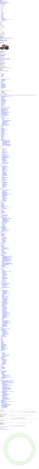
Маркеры (2, 343)
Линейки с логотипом (4, 274)
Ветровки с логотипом (4, 253)
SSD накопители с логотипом (5, 406)
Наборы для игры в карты (5, 184)
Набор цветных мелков (2, 63)
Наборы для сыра (4, 314)
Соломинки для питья (4, 318)
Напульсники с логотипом (5, 332)
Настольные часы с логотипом (5, 287)
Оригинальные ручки (3, 347)
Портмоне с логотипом (3, 239)
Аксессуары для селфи (4, 384)
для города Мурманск (3, 132)
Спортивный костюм (3, 265)
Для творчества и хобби (3, 180)
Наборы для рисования (3, 344)
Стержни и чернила (3, 349)
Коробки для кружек (4, 306)
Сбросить (4, 33)
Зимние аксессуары (3, 250)
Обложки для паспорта (3, 227)
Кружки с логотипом (4, 308)
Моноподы (3, 386)
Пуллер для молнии (3, 131)
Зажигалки (3, 224)
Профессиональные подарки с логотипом (5, 140)
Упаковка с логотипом (3, 86)
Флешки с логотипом (4, 407)
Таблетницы (2, 231)
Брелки (2, 216)
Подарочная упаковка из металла (5, 375)
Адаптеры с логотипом (4, 190)
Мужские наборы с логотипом (5, 220)
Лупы (3, 280)
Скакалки (3, 334)
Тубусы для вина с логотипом (5, 299)
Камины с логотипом (4, 154)
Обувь (1, 254)
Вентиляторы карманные (5, 170)
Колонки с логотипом (4, 392)
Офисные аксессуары (3, 87)
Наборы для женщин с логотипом (5, 221)
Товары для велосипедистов (4, 336)
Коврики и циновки (4, 172)
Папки (2, 282)
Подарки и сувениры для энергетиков (6, 145)
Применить (1, 33)
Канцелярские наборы (4, 273)
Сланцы (3, 169)
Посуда (2, 82)
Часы (1, 286)
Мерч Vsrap (2, 245)
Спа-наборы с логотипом (5, 179)
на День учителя (3, 130)
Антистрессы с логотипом (5, 177)
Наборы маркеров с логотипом (4, 345)
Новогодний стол (3, 111)
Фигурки (3, 162)
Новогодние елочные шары (4, 108)
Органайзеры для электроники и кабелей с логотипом (6, 401)
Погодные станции (4, 281)
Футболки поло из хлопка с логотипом (6, 260)
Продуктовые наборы (3, 367)
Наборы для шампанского (5, 298)
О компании (2, 14)
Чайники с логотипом (4, 304)
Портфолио (2, 12)
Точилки (3, 276)
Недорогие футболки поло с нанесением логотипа (7, 257)
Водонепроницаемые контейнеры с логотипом (7, 194)
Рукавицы (3, 317)
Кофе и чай (2, 366)
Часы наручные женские (3, 208)
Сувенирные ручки (2, 337)
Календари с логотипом (4, 278)
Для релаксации (3, 176)
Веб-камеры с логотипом (5, 396)
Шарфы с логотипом (4, 238)
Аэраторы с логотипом (4, 296)
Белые (1, 338)
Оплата (2, 74)
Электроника (2, 88)
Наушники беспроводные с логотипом (6, 393)
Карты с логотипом (4, 160)
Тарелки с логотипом (4, 324)
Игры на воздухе (4, 183)
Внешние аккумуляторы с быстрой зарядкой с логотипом (8, 382)
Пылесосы (3, 123)
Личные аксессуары (3, 84)
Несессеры (3, 191)
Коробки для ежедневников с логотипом (6, 271)
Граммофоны (3, 159)
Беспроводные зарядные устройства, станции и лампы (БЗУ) (7, 380)
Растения (3, 151)
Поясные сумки (2, 357)
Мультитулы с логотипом (5, 158)
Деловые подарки (3, 80)
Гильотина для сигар (4, 223)
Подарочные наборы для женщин (4, 206)
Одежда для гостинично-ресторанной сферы (7, 262)
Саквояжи (3, 354)
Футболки (2, 266)
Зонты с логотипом (2, 209)
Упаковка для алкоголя (3, 370)
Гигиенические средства (3, 217)
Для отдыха (2, 98)
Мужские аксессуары (2, 232)
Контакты (2, 11)
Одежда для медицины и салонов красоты (6, 263)
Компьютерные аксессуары (4, 395)
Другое (2, 153)
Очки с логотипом (3, 228)
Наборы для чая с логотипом (5, 303)
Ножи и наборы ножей (4, 322)
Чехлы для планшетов (4, 390)
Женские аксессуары (3, 79)
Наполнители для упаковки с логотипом (6, 377)
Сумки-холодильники (3, 363)
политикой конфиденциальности (28, 411)
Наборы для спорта (3, 329)
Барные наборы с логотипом (5, 290)
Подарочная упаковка (3, 373)
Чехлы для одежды (4, 200)
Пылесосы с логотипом (3, 402)
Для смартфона (2, 383)
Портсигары (3, 225)
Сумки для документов (3, 360)
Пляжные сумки (3, 356)
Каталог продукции (3, 13)
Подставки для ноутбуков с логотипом (6, 399)
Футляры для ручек (3, 372)
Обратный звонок (5, 2)
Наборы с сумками (4, 353)
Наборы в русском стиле (5, 215)
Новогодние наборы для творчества (5, 109)
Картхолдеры (3, 240)
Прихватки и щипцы (4, 316)
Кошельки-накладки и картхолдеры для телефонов (7, 385)
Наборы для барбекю (4, 173)
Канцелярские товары (3, 272)
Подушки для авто (3, 117)
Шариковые (2, 342)
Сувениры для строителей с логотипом (6, 144)
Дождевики (2, 210)
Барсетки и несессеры (3, 233)
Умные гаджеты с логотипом (4, 405)
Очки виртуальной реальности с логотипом (7, 387)
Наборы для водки (4, 292)
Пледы (2, 187)
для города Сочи (3, 133)
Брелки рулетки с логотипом (5, 157)
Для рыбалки (3, 171)
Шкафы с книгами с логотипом (5, 163)
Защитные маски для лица (5, 219)
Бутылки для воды (3, 305)
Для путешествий (3, 85)
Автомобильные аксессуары (4, 96)
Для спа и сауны (3, 178)
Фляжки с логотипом (4, 195)
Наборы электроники (3, 400)
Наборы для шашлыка (4, 174)
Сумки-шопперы (3, 364)
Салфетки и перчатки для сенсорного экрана (7, 389)
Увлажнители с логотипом (5, 156)
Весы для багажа (4, 197)
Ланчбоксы (2, 319)
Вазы (3, 149)
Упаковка (2, 105)
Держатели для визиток (4, 277)
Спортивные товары (3, 103)
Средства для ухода (4, 222)
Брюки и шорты (3, 246)
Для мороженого (4, 310)
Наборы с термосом (4, 325)
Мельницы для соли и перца (5, 311)
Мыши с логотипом (4, 397)
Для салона (2, 119)
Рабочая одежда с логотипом (5, 264)
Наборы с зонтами (3, 211)
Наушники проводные (4, 394)
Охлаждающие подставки (5, 398)
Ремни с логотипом (4, 237)
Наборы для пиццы (4, 313)
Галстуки (3, 236)
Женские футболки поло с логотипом (6, 256)
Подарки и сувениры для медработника (6, 141)
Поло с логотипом (3, 255)
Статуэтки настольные (4, 152)
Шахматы (3, 186)
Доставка (2, 15)
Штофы (3, 295)
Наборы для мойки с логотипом (5, 118)
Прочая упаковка (3, 378)
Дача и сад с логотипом (3, 165)
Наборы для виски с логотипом (5, 291)
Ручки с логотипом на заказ (9, 38)
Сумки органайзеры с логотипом (5, 355)
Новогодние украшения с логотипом (5, 115)
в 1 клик (3, 53)
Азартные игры (4, 181)
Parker (1, 339)
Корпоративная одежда (3, 101)
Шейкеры (3, 335)
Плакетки (2, 139)
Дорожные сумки (3, 352)
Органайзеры (3, 155)
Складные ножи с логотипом (5, 175)
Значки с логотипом (3, 226)
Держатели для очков (4, 121)
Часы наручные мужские (3, 242)
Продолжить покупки (2, 429)
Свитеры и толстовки (3, 261)
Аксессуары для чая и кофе (4, 301)
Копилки (3, 279)
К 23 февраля (2, 135)
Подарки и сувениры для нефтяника (6, 142)
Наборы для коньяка (4, 293)
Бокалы (3, 297)
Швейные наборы (4, 192)
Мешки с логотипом (4, 359)
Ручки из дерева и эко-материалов (4, 348)
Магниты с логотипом (3, 128)
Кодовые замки (4, 198)
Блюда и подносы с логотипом (5, 320)
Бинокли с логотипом (4, 193)
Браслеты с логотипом (4, 331)
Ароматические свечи (4, 148)
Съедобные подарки (3, 83)
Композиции (3, 161)
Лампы (3, 150)
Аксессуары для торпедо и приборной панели (7, 120)
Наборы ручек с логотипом (4, 346)
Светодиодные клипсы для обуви (5, 333)
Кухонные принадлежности (4, 309)
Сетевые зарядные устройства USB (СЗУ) (6, 404)
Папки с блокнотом (4, 283)
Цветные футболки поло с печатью (6, 259)
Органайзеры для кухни (4, 315)
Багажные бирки (4, 196)
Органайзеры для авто (4, 122)
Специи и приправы (3, 368)
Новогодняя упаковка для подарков (5, 112)
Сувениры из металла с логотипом (4, 134)
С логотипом (3, 362)
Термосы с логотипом (4, 326)
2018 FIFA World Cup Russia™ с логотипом (5, 328)
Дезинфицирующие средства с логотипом (6, 218)
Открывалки (3, 294)
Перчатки (3, 251)
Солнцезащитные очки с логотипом (6, 229)
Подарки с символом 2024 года (4, 113)
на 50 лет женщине (3, 136)
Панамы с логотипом (4, 248)
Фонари (2, 125)
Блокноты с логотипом (4, 284)
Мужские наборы (3, 234)
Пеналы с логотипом (4, 275)
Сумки (2, 81)
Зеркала (2, 203)
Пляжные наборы (4, 168)
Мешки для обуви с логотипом (5, 376)
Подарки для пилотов (4, 143)
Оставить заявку (1, 68)
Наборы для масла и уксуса (5, 312)
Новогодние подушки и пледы (4, 110)
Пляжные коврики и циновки (5, 167)
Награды (2, 137)
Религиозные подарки (3, 230)
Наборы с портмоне (4, 241)
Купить (1, 53)
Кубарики (3, 270)
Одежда (2, 235)
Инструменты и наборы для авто (4, 124)
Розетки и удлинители (4, 403)
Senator (2, 340)
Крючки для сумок (3, 204)
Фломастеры (2, 350)
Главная (1, 38)
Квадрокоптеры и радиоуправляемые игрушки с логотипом (7, 391)
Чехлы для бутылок (4, 300)
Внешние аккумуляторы (4, 381)
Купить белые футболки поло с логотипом (6, 258)
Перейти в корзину (7, 429)
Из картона (3, 374)
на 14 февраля (2, 129)
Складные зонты (3, 212)
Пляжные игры (4, 185)
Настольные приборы (3, 138)
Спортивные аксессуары (3, 330)
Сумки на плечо (4, 361)
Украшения (2, 207)
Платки (2, 205)
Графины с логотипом (4, 321)
